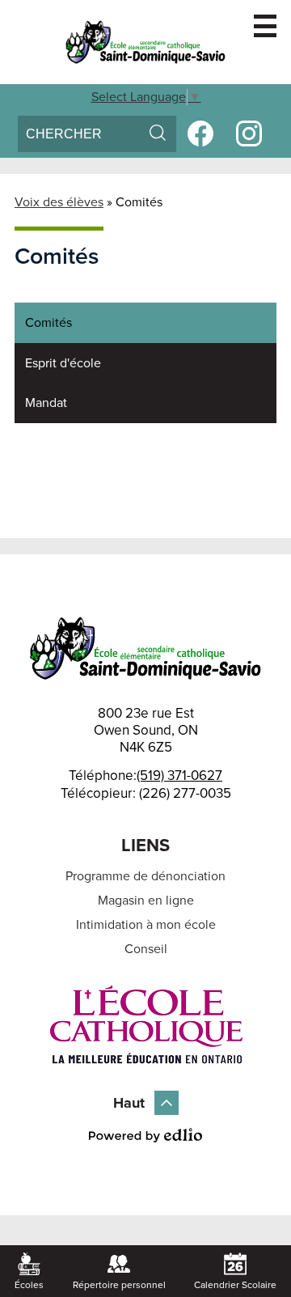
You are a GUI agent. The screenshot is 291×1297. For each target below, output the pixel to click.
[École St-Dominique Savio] (145, 42)
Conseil (145, 949)
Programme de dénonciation (145, 876)
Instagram (249, 133)
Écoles (29, 1285)
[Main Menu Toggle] (265, 26)
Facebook (200, 133)
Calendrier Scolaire (235, 1285)
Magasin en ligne (146, 900)
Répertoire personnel (119, 1285)
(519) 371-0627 (179, 775)
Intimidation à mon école (146, 925)
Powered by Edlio (145, 1135)
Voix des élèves (59, 202)
